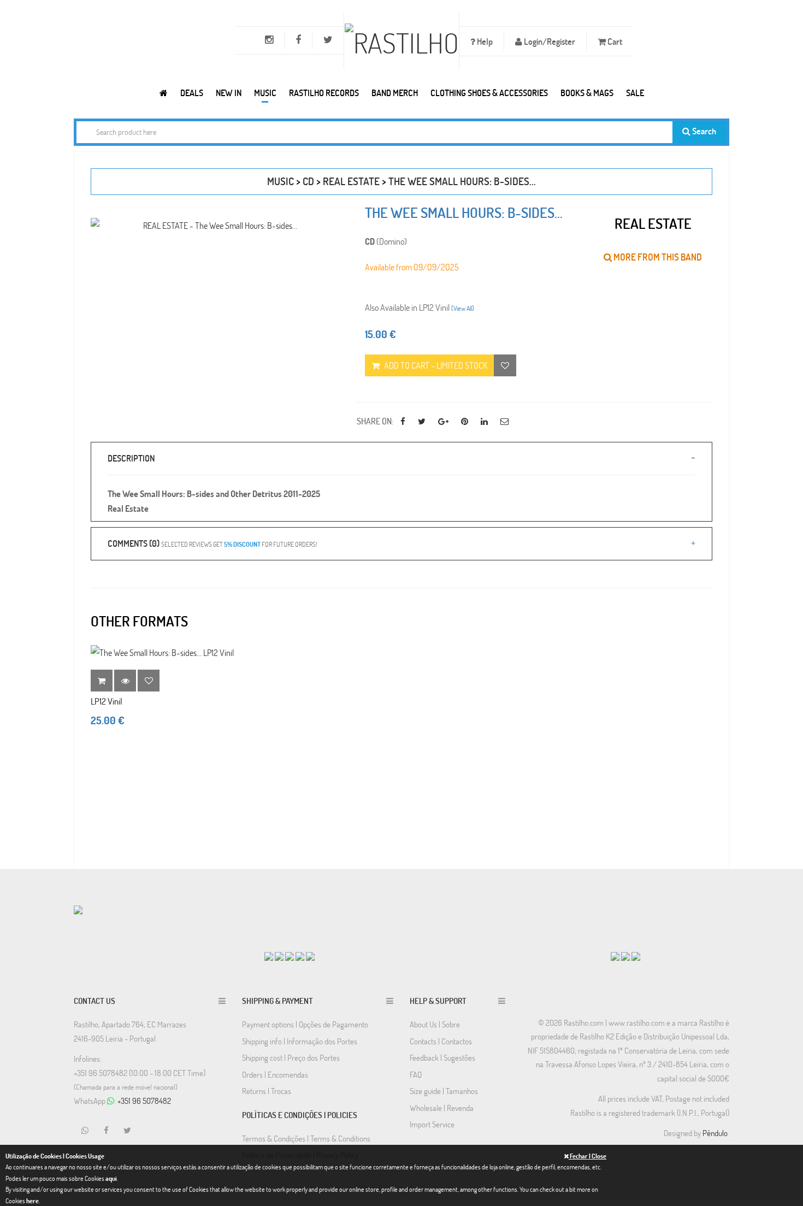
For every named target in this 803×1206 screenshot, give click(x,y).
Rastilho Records (324, 92)
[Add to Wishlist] (149, 680)
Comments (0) (212, 543)
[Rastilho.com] (163, 92)
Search (703, 131)
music (280, 181)
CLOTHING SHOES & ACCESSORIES (489, 92)
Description (131, 458)
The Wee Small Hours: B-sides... (462, 181)
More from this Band (657, 257)
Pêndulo (715, 1132)
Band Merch (394, 92)
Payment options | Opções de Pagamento (305, 1024)
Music (265, 92)
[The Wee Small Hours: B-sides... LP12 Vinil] (162, 652)
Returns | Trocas (266, 1090)
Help (484, 41)
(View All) (462, 308)
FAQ (416, 1074)
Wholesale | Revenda (442, 1107)
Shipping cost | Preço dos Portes (291, 1057)
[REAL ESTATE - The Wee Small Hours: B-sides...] (215, 225)
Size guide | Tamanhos (444, 1090)
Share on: (375, 421)
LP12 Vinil (106, 701)
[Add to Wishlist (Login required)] (505, 365)
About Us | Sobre (435, 1024)
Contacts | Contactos (441, 1041)
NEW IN (228, 92)
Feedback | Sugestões (442, 1057)
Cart (614, 41)
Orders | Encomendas (275, 1074)
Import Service (432, 1124)
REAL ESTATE (351, 181)
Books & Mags (586, 92)
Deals (191, 92)
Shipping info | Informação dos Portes (299, 1041)
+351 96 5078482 (144, 1100)
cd (308, 181)
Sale (635, 92)
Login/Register (548, 41)
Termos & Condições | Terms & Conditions (306, 1138)
